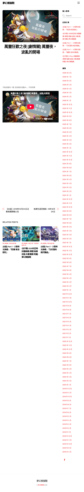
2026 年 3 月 (67, 92)
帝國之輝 (30, 243)
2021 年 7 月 (66, 314)
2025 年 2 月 (67, 144)
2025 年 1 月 (66, 148)
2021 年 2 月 (66, 333)
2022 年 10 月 (67, 254)
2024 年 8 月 (67, 168)
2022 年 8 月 (67, 262)
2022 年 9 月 (66, 258)
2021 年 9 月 (66, 306)
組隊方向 (24, 245)
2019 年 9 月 (66, 400)
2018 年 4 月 (66, 452)
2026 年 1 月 (66, 100)
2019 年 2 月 (66, 428)
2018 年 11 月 (67, 440)
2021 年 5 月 (66, 321)
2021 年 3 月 (66, 329)
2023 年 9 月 (67, 211)
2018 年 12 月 (67, 436)
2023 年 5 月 (67, 227)
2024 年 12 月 (67, 152)
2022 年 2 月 (66, 286)
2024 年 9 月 (67, 164)
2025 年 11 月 (67, 108)
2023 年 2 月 (67, 239)
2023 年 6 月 (67, 223)
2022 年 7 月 (66, 266)
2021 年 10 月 (67, 302)
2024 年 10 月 (67, 160)
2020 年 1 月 (66, 385)
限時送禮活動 (12, 243)
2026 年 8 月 (67, 73)
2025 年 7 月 (67, 124)
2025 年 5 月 (67, 132)
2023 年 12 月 (67, 199)
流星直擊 (36, 243)
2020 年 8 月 (67, 357)
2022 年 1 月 (66, 290)
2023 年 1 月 (66, 242)
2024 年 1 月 (66, 195)
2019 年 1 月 (66, 432)
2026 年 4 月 (67, 89)
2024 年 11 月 (67, 156)
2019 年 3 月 (66, 424)
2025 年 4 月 (67, 136)
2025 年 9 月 (67, 116)
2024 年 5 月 (67, 179)
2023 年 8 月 (67, 215)
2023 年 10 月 (67, 207)
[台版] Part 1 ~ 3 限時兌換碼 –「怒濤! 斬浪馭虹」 (11, 249)
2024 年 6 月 (67, 175)
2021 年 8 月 (66, 310)
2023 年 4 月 (67, 231)
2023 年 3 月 (67, 235)
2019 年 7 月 (66, 408)
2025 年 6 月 (67, 128)
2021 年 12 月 (67, 294)
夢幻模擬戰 (6, 243)
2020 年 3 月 (67, 377)
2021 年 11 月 (66, 298)
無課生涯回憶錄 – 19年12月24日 (44, 210)
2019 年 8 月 (66, 404)
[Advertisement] (31, 70)
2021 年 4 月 (66, 325)
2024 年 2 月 (67, 191)
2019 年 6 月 (66, 412)
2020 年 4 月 (67, 373)
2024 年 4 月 (67, 183)
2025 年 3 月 (67, 140)
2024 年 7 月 (67, 171)
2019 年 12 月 (67, 389)
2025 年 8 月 (67, 120)
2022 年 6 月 (66, 270)
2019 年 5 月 (66, 416)
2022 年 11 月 (67, 250)
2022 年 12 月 (67, 246)
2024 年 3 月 (67, 187)
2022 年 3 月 (67, 282)
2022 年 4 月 (67, 278)
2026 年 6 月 (66, 81)
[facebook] (64, 459)
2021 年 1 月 (66, 337)
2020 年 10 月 (67, 349)
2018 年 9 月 (66, 448)
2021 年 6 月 (66, 317)
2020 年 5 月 (67, 369)
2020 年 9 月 (66, 353)
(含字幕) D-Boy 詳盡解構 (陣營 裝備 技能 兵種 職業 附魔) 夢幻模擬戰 (71, 58)
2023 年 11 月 (67, 203)
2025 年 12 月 (67, 104)
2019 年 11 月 (66, 393)
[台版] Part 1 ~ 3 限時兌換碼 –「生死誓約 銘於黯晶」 (49, 249)
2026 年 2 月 (66, 96)
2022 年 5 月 (67, 274)
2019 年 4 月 (66, 420)
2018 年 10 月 (67, 444)
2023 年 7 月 (67, 219)
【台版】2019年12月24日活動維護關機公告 (17, 210)
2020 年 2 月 (66, 381)
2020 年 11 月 (67, 345)
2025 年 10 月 (67, 112)
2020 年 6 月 (66, 365)
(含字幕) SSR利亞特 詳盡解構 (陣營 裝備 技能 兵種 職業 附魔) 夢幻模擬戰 (71, 36)
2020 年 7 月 (66, 361)
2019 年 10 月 (67, 396)
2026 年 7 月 (66, 77)
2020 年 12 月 (67, 341)
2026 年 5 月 (67, 85)
